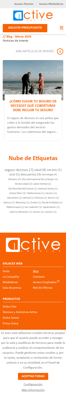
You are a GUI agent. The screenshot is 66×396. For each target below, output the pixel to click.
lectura (9, 202)
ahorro (53, 198)
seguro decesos (19, 170)
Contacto (39, 276)
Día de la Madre (52, 202)
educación (14, 198)
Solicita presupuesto (25, 27)
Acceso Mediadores (51, 4)
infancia (40, 198)
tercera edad (23, 184)
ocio (14, 174)
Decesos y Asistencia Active (20, 312)
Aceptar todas (33, 376)
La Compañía (11, 276)
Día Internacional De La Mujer (40, 179)
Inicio (6, 271)
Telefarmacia (36, 193)
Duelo (36, 202)
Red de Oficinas (42, 287)
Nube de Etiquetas (33, 158)
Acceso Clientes (23, 4)
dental (28, 198)
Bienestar (23, 202)
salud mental (42, 184)
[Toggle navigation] (60, 28)
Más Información (33, 390)
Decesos (14, 179)
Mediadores (10, 282)
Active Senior (11, 317)
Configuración (33, 384)
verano (54, 170)
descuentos (31, 174)
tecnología (49, 174)
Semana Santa (48, 188)
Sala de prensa (12, 287)
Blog (35, 271)
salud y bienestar (21, 212)
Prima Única (10, 323)
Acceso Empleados (44, 282)
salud (40, 170)
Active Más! (17, 193)
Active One (9, 306)
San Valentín (33, 207)
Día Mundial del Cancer (22, 188)
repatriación (51, 207)
